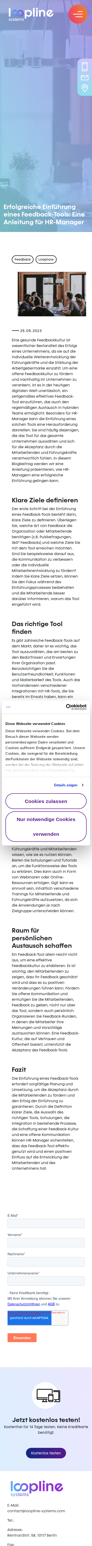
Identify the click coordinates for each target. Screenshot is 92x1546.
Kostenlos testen (46, 1453)
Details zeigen (65, 785)
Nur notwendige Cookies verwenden (46, 827)
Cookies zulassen (46, 801)
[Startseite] (35, 14)
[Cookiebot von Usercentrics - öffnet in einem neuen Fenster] (66, 707)
